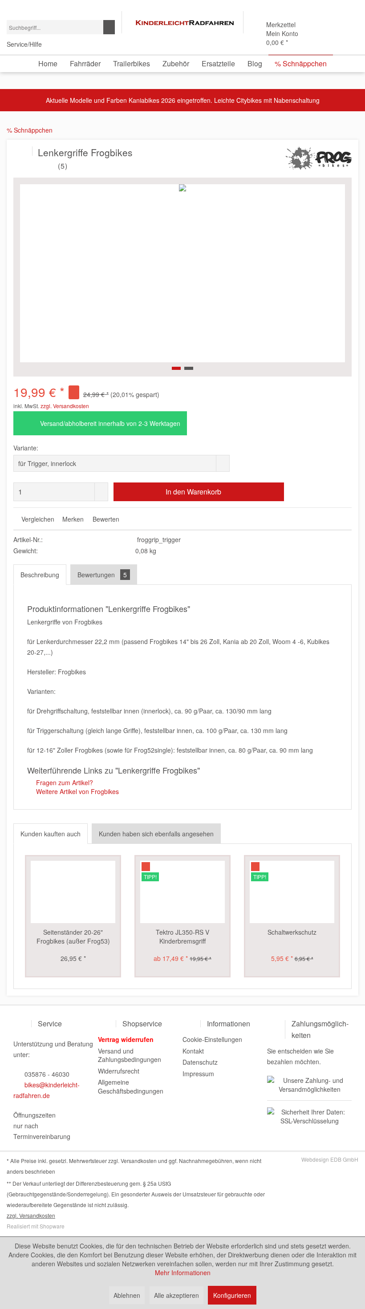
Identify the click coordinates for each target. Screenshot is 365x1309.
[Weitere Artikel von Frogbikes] (318, 162)
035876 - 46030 (46, 1074)
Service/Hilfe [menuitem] (25, 44)
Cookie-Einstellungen (212, 1039)
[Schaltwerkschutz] (292, 892)
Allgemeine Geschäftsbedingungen (130, 1086)
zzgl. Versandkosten (65, 405)
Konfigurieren (232, 1295)
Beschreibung (39, 574)
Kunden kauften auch (50, 833)
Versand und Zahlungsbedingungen (129, 1055)
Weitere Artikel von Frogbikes (76, 791)
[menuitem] (61, 27)
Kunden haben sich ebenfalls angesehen (156, 833)
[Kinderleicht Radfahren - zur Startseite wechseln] (184, 23)
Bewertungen (102, 574)
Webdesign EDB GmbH (329, 1159)
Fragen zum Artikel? (63, 782)
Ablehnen (127, 1295)
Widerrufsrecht (118, 1070)
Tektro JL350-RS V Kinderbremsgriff (182, 936)
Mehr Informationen (183, 1272)
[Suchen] (109, 27)
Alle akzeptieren (176, 1295)
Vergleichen (37, 519)
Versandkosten (139, 1160)
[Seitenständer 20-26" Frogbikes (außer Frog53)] (73, 892)
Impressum (198, 1073)
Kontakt (193, 1050)
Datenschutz (200, 1062)
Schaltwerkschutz (292, 932)
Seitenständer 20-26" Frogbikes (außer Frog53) (73, 936)
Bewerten (105, 519)
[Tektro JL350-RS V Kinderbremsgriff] (182, 892)
